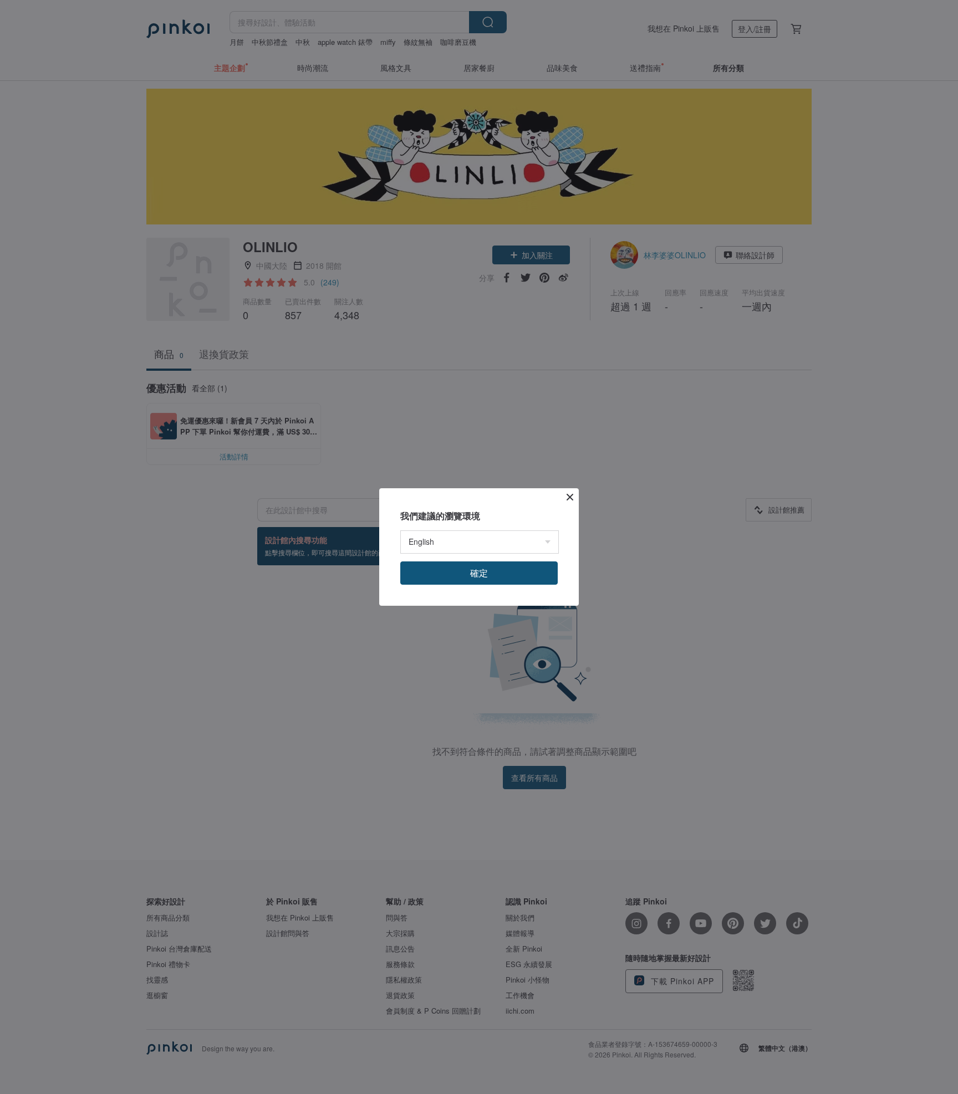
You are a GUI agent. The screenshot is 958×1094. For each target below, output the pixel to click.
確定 (479, 572)
